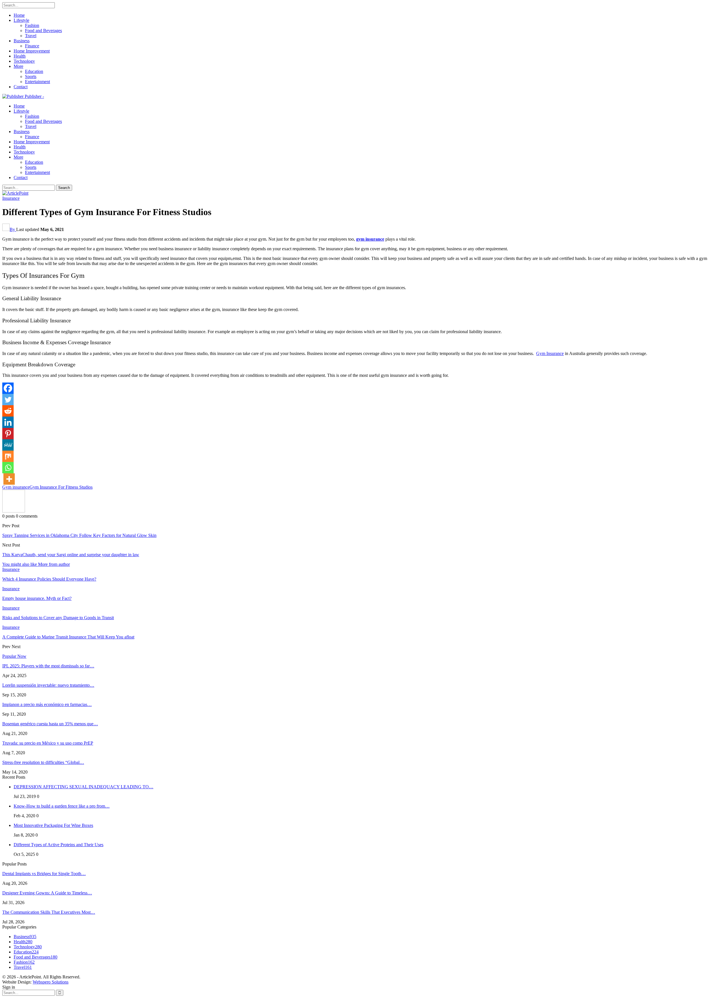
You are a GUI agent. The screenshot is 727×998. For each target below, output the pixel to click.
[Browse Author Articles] (13, 511)
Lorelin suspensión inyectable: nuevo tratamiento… (48, 685)
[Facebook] (8, 388)
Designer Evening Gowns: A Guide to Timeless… (47, 892)
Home (19, 15)
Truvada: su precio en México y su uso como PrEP (47, 743)
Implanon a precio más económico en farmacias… (47, 704)
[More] (9, 479)
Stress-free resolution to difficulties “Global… (43, 762)
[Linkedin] (8, 422)
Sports (30, 76)
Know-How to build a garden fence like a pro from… (62, 806)
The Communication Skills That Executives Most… (48, 912)
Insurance (11, 198)
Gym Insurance (550, 353)
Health (20, 56)
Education (34, 71)
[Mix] (8, 456)
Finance (32, 45)
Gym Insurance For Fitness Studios (61, 487)
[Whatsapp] (8, 467)
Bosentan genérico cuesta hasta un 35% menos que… (50, 723)
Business (22, 40)
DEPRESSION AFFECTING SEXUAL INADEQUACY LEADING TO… (83, 786)
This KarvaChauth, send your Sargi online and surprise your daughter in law (70, 554)
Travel (30, 35)
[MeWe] (8, 445)
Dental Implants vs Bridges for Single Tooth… (44, 873)
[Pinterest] (8, 433)
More (18, 66)
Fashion (32, 25)
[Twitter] (8, 399)
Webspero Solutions (50, 982)
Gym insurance (16, 487)
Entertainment (37, 81)
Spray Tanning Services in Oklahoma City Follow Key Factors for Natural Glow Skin (79, 535)
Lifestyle (21, 20)
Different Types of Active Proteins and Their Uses (58, 844)
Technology (24, 61)
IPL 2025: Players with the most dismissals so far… (48, 665)
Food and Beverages (43, 30)
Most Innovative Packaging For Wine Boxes (53, 825)
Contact (21, 86)
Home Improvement (32, 51)
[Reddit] (8, 411)
